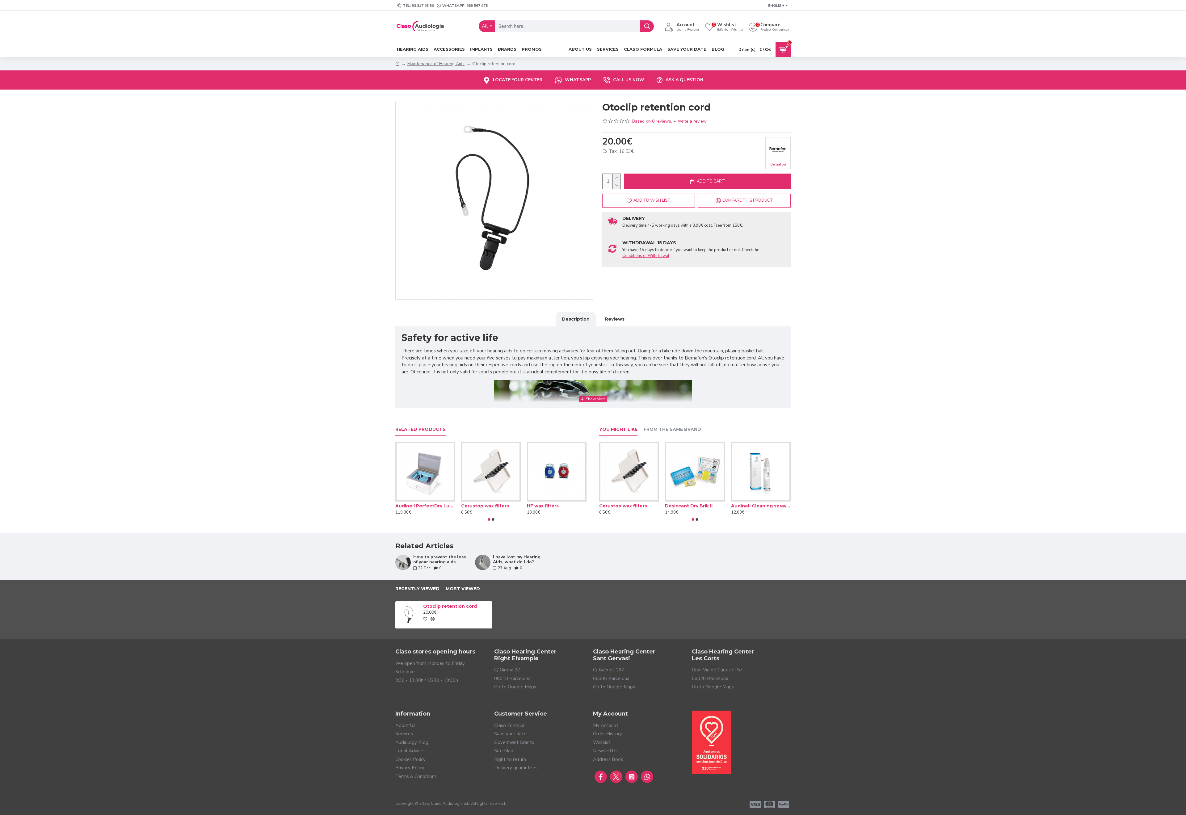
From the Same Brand (672, 429)
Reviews (615, 319)
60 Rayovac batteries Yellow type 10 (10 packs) (629, 506)
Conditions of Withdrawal (645, 255)
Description (576, 319)
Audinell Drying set (549, 506)
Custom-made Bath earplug (695, 506)
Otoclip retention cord (450, 606)
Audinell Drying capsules (490, 506)
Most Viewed (463, 588)
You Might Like (618, 429)
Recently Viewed (417, 588)
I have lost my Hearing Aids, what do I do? (516, 559)
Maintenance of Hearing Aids (436, 64)
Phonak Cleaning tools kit (425, 506)
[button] (489, 519)
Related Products (420, 429)
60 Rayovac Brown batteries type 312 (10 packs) (761, 506)
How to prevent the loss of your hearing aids (439, 559)
